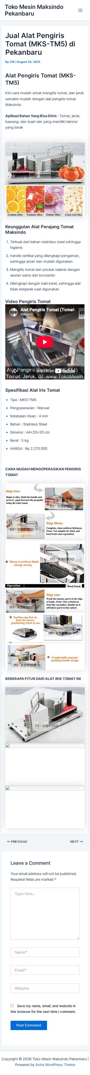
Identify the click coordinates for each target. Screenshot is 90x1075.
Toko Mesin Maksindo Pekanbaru (34, 10)
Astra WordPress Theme (55, 1065)
